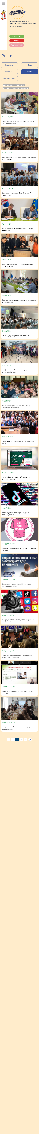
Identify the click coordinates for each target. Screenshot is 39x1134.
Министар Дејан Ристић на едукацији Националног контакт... (16, 407)
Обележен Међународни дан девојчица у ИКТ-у (18, 442)
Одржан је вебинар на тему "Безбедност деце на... (17, 692)
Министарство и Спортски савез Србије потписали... (17, 230)
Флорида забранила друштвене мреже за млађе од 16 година (18, 621)
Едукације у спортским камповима (15, 336)
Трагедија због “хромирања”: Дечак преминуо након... (15, 514)
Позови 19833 (17, 36)
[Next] (30, 740)
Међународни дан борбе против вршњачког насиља (19, 549)
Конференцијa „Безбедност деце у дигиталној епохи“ (15, 371)
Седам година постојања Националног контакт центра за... (17, 585)
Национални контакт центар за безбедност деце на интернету (22, 23)
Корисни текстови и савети (15, 88)
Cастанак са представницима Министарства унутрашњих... (19, 301)
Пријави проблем (16, 41)
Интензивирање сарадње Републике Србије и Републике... (19, 158)
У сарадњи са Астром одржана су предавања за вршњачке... (19, 728)
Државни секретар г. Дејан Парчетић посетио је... (16, 194)
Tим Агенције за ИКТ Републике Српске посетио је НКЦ (17, 265)
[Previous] (9, 740)
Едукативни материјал (13, 85)
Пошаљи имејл (17, 45)
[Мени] (4, 3)
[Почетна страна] (4, 15)
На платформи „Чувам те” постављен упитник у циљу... (16, 478)
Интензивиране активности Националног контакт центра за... (18, 123)
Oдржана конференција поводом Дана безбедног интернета (17, 657)
